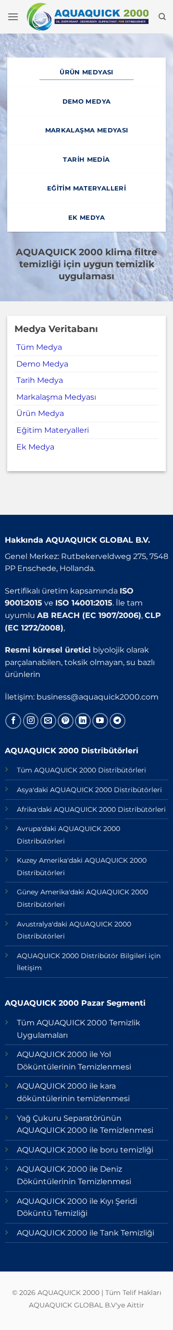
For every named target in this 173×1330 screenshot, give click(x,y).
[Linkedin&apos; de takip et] (83, 721)
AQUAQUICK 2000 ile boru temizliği (85, 1149)
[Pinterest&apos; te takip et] (66, 721)
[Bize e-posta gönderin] (48, 721)
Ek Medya (35, 446)
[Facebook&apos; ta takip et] (13, 721)
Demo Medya (42, 363)
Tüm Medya (39, 347)
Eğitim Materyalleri (52, 430)
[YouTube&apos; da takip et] (100, 721)
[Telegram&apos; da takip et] (117, 721)
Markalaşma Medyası (56, 397)
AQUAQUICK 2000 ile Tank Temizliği (85, 1232)
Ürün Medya (40, 413)
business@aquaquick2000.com (98, 696)
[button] (13, 16)
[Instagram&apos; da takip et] (31, 721)
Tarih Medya (39, 380)
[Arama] (162, 17)
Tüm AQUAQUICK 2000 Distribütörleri (81, 770)
